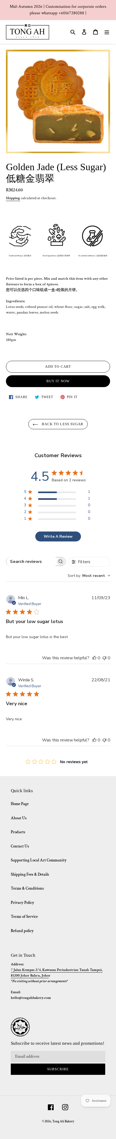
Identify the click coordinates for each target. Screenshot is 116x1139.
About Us (19, 818)
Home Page (20, 803)
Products (18, 832)
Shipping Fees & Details (30, 874)
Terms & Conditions (27, 888)
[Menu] (106, 32)
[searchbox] (31, 561)
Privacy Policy (22, 902)
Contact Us (20, 846)
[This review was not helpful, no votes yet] (104, 658)
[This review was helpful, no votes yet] (94, 658)
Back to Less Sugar (62, 424)
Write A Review (58, 536)
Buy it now (57, 381)
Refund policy (22, 930)
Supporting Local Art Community (39, 860)
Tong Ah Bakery (63, 1121)
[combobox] (89, 575)
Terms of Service (24, 916)
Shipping (13, 198)
